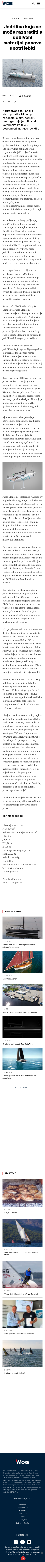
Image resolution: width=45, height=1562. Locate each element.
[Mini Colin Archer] (22, 962)
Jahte (5, 1009)
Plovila (15, 19)
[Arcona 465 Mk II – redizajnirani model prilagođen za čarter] (22, 928)
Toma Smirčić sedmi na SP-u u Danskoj (21, 1294)
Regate (8, 1291)
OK (23, 1558)
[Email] (8, 102)
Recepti (8, 1209)
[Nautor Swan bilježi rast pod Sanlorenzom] (22, 995)
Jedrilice (28, 19)
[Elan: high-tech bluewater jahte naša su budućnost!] (22, 1059)
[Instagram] (22, 1542)
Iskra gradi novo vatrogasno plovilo (19, 1333)
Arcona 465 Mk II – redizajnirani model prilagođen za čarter (18, 945)
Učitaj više (21, 1087)
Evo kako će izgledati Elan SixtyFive (17, 1044)
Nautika (8, 1249)
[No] (42, 1553)
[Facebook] (3, 102)
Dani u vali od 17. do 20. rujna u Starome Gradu (21, 1253)
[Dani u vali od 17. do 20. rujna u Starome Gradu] (22, 1233)
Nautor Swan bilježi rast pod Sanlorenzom (20, 1012)
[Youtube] (29, 1542)
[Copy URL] (14, 102)
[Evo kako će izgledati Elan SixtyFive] (22, 1027)
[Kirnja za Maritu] (22, 1193)
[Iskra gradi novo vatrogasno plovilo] (22, 1314)
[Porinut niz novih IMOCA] (22, 1353)
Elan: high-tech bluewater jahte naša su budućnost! (19, 1077)
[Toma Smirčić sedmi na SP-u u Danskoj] (22, 1274)
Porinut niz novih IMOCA (14, 1373)
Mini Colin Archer (9, 979)
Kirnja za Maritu (10, 1213)
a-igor (11, 96)
